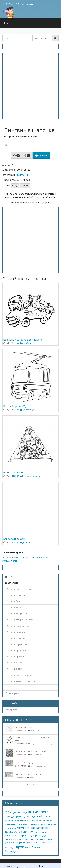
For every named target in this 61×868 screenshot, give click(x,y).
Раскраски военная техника (19, 675)
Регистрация (25, 4)
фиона (22, 842)
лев (33, 820)
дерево (27, 816)
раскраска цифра (27, 835)
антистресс (38, 811)
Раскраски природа (15, 656)
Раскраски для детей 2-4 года (19, 619)
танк (50, 839)
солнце (37, 839)
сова (31, 839)
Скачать (43, 155)
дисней (37, 816)
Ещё (29, 784)
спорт (44, 839)
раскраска (42, 828)
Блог (9, 687)
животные (20, 820)
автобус (22, 812)
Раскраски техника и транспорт (20, 681)
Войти (9, 4)
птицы (15, 185)
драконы (9, 820)
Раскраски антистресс (16, 595)
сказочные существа (16, 839)
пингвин (25, 185)
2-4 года (11, 812)
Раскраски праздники (16, 650)
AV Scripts (50, 866)
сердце (42, 835)
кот (29, 820)
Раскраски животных (15, 632)
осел (44, 824)
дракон (47, 816)
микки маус (44, 820)
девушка (19, 816)
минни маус (11, 824)
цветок (30, 842)
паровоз (52, 824)
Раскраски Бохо (13, 601)
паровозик (10, 828)
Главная (11, 576)
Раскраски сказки (14, 669)
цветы (37, 842)
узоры (14, 842)
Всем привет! (11, 709)
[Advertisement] (30, 85)
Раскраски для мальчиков (18, 626)
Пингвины (22, 174)
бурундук (10, 816)
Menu (8, 23)
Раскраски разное (14, 662)
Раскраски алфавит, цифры (18, 589)
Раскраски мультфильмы (17, 638)
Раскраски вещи (13, 607)
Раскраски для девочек (16, 613)
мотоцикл (22, 824)
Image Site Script (28, 866)
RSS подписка (13, 693)
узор (7, 842)
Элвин (28, 847)
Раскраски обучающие (16, 644)
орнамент (34, 824)
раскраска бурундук (19, 832)
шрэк (19, 846)
